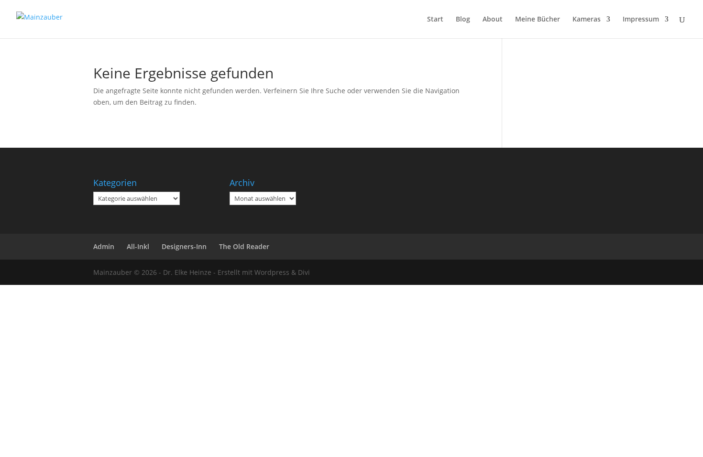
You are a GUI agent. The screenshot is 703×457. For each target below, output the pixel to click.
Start (435, 19)
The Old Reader (244, 246)
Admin (103, 246)
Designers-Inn (184, 246)
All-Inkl (138, 246)
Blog (463, 19)
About (493, 19)
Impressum (641, 19)
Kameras (586, 19)
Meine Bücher (537, 19)
